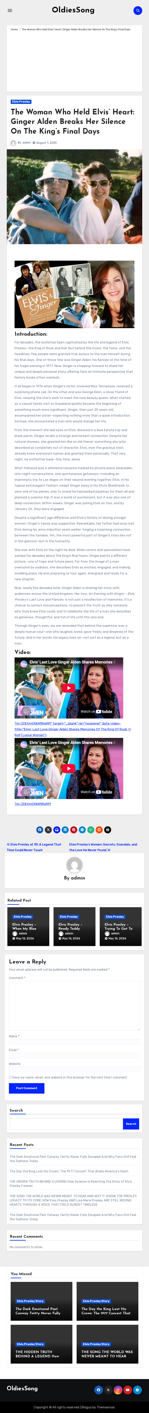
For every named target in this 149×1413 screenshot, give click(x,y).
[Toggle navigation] (10, 10)
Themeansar (106, 1407)
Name (14, 1036)
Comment (17, 978)
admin (27, 142)
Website (14, 1064)
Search (16, 1111)
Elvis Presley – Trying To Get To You (119, 929)
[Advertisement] (75, 61)
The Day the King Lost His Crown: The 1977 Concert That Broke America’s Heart (69, 1171)
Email (14, 1050)
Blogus (86, 1407)
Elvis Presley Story (30, 1301)
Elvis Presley (21, 101)
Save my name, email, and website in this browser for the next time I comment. (70, 1077)
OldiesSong (73, 10)
